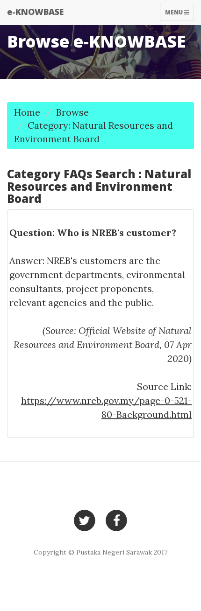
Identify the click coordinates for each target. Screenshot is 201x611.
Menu (179, 14)
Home (27, 112)
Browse (72, 112)
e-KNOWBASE (35, 11)
